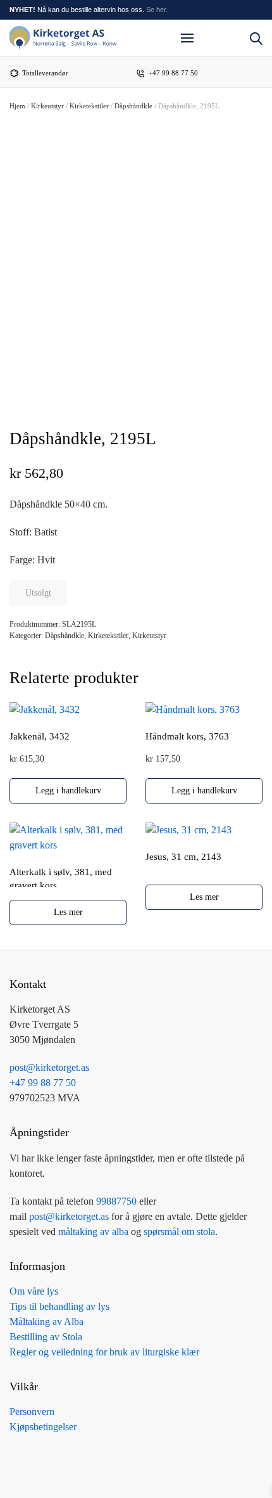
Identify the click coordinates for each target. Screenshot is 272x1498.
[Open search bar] (256, 37)
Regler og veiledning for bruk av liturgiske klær (104, 1352)
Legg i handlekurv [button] (68, 790)
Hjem (17, 106)
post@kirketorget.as (69, 1216)
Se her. (157, 9)
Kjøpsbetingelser (43, 1426)
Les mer (68, 912)
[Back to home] (63, 38)
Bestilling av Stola (45, 1336)
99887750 (116, 1201)
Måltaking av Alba (46, 1321)
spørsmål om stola (179, 1231)
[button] (187, 38)
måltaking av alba (93, 1231)
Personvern (31, 1411)
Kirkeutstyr (47, 106)
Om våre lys (33, 1291)
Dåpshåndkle (133, 106)
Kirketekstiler (89, 106)
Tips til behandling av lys (59, 1306)
